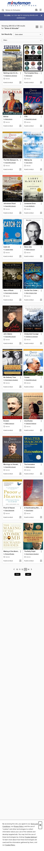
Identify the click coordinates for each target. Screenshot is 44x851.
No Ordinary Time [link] (9, 377)
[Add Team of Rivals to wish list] (20, 300)
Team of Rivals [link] (8, 290)
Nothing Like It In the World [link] (11, 73)
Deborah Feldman (31, 423)
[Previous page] (14, 569)
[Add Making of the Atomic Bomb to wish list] (20, 561)
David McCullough (31, 119)
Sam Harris (29, 163)
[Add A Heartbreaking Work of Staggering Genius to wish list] (41, 517)
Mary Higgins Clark (31, 293)
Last (28, 574)
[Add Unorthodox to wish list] (41, 430)
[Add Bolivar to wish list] (20, 126)
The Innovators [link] (29, 464)
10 (17, 569)
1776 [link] (25, 117)
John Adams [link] (7, 334)
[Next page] (31, 569)
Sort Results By (7, 34)
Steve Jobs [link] (28, 247)
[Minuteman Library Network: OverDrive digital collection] (22, 4)
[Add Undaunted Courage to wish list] (41, 343)
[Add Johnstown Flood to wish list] (20, 213)
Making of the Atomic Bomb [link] (11, 551)
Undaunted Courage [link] (31, 334)
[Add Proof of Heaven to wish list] (20, 517)
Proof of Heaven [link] (9, 508)
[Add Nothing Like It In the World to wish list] (20, 82)
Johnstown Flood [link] (9, 204)
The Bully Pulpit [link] (29, 551)
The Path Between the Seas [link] (11, 160)
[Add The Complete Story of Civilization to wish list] (41, 82)
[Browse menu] (40, 10)
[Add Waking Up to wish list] (41, 169)
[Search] (3, 10)
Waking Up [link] (28, 160)
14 (28, 569)
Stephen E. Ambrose (11, 76)
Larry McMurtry (30, 206)
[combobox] (18, 10)
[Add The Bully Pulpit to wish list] (41, 561)
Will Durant (29, 76)
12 (22, 569)
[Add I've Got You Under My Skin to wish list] (41, 300)
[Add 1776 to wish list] (41, 126)
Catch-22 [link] (6, 247)
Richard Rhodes (9, 554)
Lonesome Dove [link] (30, 204)
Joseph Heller (9, 249)
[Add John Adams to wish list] (20, 343)
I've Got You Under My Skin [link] (32, 290)
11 (19, 569)
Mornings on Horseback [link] (11, 464)
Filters (5, 40)
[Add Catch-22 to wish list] (20, 256)
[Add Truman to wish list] (41, 387)
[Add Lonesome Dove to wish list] (41, 213)
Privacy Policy (19, 826)
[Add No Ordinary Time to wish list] (20, 387)
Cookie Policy (10, 845)
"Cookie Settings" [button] (31, 837)
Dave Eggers (29, 510)
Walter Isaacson (30, 249)
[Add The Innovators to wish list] (41, 474)
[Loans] (36, 10)
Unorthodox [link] (28, 421)
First (17, 574)
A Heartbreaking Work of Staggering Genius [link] (32, 508)
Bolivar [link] (5, 117)
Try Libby (7, 15)
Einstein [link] (6, 421)
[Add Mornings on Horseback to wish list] (20, 474)
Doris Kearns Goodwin (11, 293)
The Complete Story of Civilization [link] (32, 73)
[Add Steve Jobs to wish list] (41, 256)
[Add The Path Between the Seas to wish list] (20, 169)
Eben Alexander (9, 510)
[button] (37, 27)
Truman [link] (26, 377)
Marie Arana (8, 119)
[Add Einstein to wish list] (20, 430)
